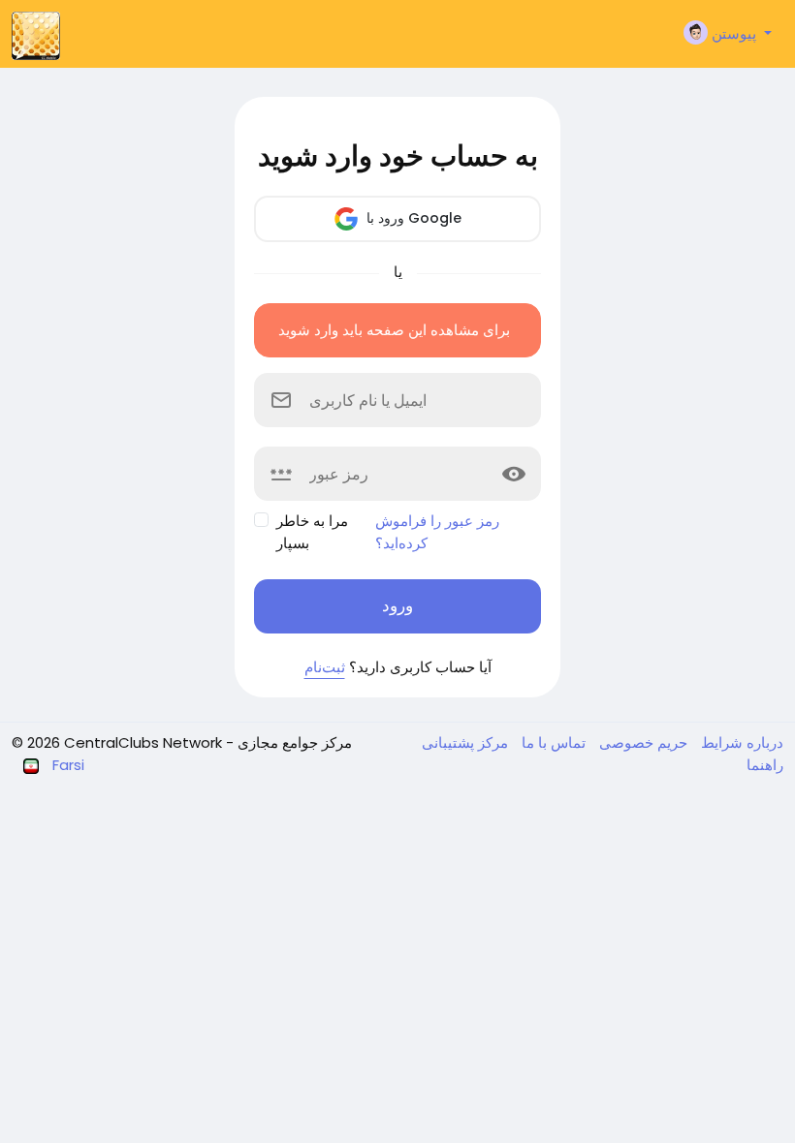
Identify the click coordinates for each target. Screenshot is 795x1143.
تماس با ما (552, 742)
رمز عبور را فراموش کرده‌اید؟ (437, 531)
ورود (397, 605)
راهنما (765, 765)
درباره (763, 742)
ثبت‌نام (324, 667)
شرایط (720, 742)
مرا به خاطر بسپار (312, 531)
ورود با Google (412, 218)
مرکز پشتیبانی (465, 742)
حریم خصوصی (641, 742)
